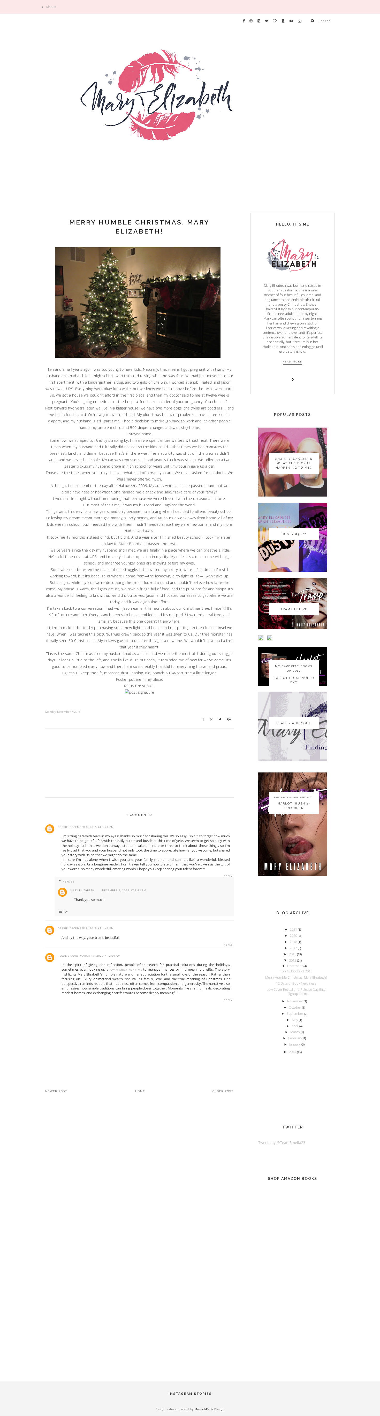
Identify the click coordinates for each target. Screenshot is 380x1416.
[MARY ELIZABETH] (190, 109)
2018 (294, 941)
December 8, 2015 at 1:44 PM (92, 827)
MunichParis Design (210, 1409)
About (51, 7)
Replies (68, 881)
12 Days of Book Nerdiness (296, 983)
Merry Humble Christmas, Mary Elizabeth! (139, 226)
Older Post (223, 1091)
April (295, 1026)
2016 (293, 954)
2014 (293, 1051)
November (295, 1001)
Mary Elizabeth (82, 890)
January (295, 1044)
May (295, 1019)
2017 (294, 948)
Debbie (63, 827)
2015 (293, 960)
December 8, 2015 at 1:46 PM (92, 928)
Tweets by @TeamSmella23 (281, 1142)
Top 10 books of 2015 (296, 971)
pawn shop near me (126, 969)
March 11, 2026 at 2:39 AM (100, 955)
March (295, 1032)
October (295, 1007)
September (295, 1013)
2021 (294, 929)
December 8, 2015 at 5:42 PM (124, 890)
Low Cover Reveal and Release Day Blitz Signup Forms (296, 991)
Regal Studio (68, 955)
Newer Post (56, 1091)
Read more (292, 361)
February (295, 1038)
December (295, 965)
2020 (294, 935)
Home (140, 1091)
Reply (228, 876)
